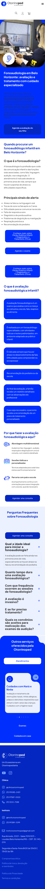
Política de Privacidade (12, 873)
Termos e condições (11, 878)
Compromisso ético (11, 858)
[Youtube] (4, 773)
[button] (6, 693)
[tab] (22, 661)
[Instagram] (10, 773)
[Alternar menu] (42, 4)
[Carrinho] (29, 13)
